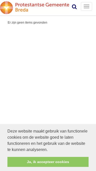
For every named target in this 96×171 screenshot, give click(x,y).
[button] (49, 150)
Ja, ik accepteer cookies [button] (48, 162)
